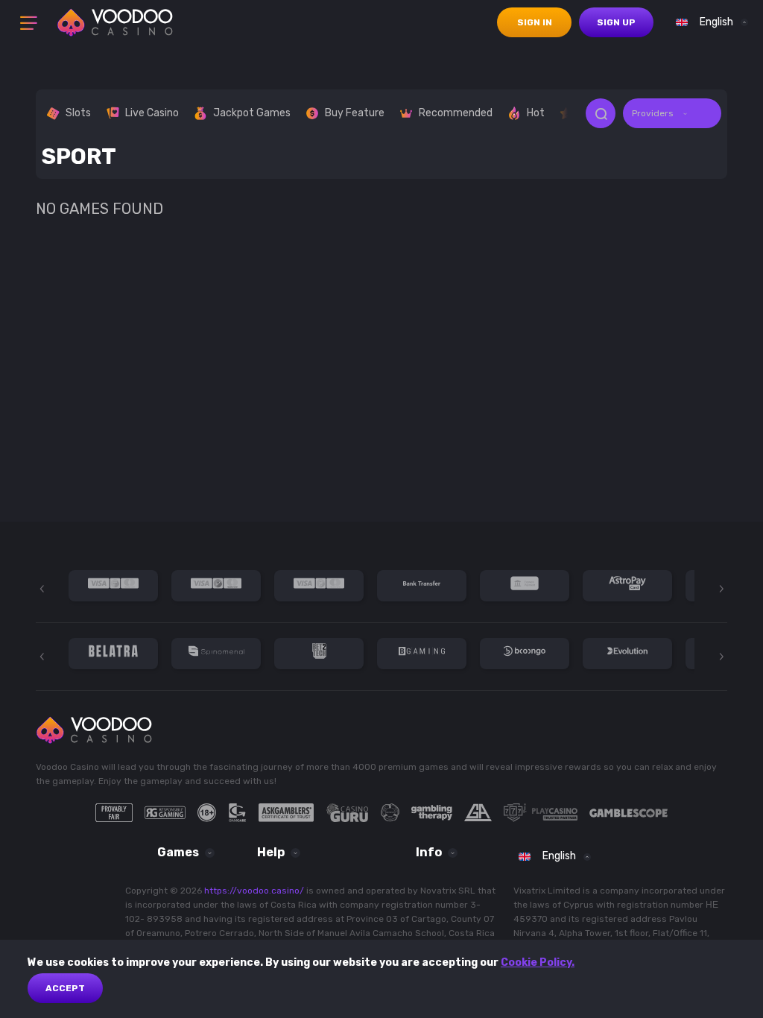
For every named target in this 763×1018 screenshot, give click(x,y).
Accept (65, 988)
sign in (534, 22)
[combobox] (708, 22)
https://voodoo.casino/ (254, 890)
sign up (616, 22)
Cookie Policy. (537, 962)
